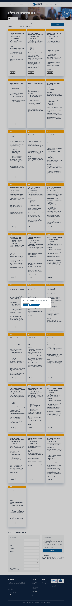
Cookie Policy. (41, 301)
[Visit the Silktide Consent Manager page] (48, 304)
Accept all (25, 304)
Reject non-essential (33, 304)
